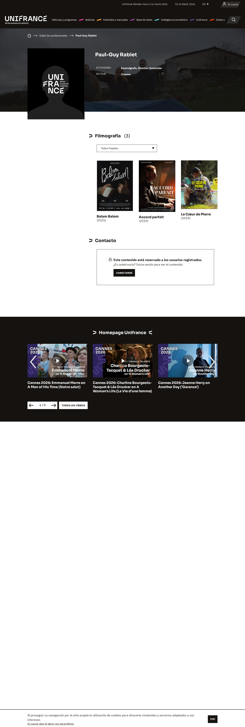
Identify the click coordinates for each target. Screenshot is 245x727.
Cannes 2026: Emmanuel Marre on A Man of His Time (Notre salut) (56, 385)
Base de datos (144, 19)
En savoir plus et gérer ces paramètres (51, 723)
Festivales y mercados (115, 19)
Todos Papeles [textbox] (109, 148)
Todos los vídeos (73, 405)
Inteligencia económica (174, 19)
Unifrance (201, 19)
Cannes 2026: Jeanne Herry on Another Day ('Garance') (184, 385)
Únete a (220, 19)
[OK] (212, 718)
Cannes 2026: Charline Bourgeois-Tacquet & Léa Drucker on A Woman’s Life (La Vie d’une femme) (122, 387)
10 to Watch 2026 (185, 4)
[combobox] (127, 148)
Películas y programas (64, 19)
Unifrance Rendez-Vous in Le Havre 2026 (145, 4)
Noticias (89, 19)
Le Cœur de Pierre (196, 214)
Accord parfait (151, 217)
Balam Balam (108, 216)
